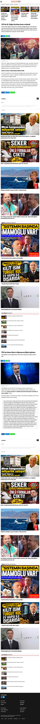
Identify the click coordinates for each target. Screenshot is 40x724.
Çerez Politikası (10, 718)
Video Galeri (22, 700)
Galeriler (7, 4)
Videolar (3, 4)
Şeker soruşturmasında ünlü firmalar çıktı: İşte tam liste (14, 163)
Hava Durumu (3, 708)
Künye (2, 718)
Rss (19, 718)
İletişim (5, 718)
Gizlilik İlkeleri (16, 718)
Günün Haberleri (23, 708)
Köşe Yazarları (3, 702)
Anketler (2, 704)
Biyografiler (22, 702)
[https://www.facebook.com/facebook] (2, 697)
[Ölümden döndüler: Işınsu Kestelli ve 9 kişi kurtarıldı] (20, 177)
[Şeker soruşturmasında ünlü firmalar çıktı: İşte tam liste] (20, 151)
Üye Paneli (16, 4)
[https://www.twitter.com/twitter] (4, 697)
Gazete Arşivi (3, 711)
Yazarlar (11, 4)
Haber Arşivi (22, 709)
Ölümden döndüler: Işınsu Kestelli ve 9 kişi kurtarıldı (13, 190)
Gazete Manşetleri (4, 709)
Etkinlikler (22, 704)
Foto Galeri (3, 700)
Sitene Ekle (23, 718)
